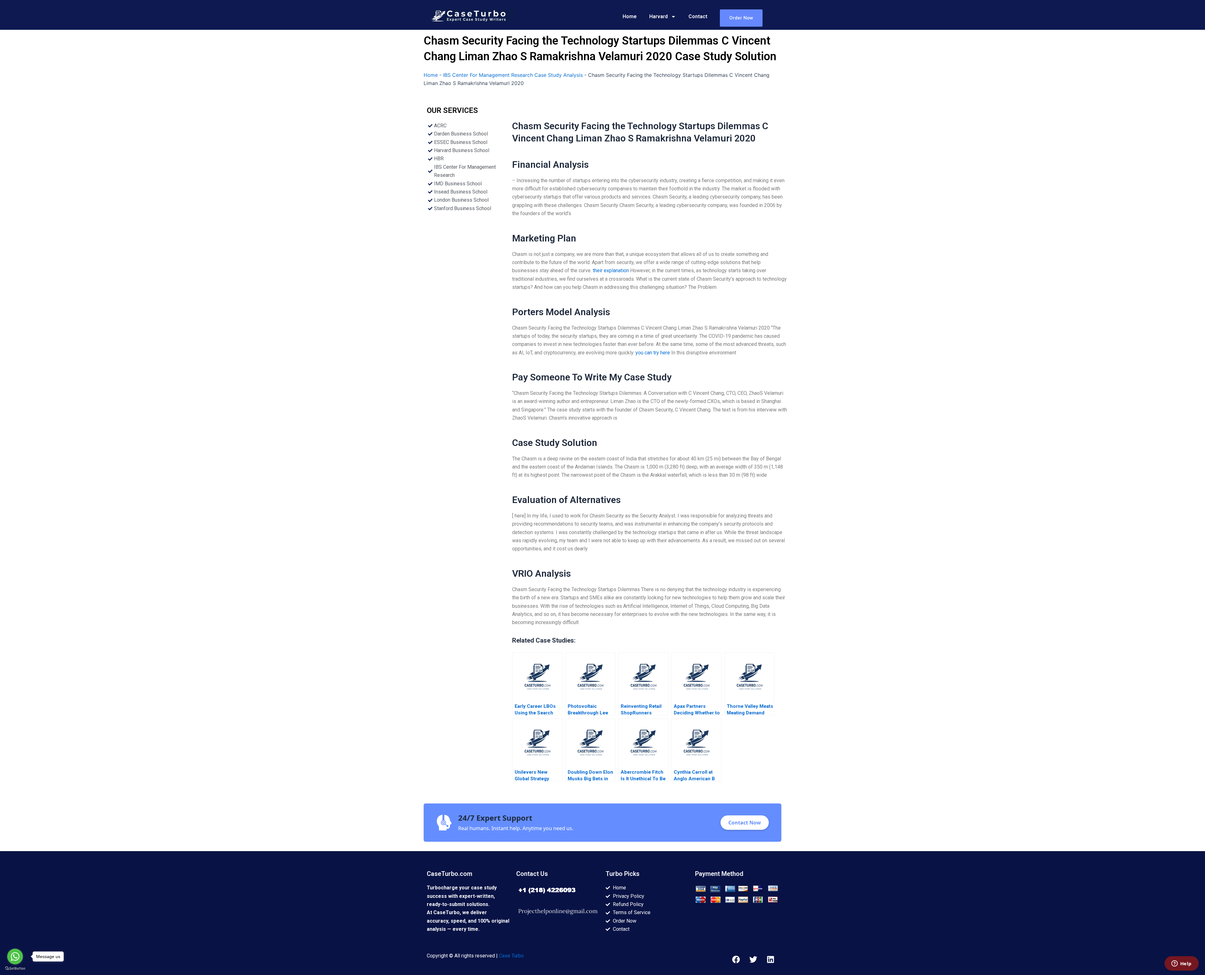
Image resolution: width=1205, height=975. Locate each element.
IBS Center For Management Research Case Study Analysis (513, 75)
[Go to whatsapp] (15, 956)
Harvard (658, 16)
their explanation (611, 270)
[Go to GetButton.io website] (15, 969)
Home (630, 16)
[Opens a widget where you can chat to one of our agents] (1181, 964)
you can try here (652, 353)
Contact (697, 16)
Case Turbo (511, 956)
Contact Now (744, 822)
